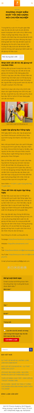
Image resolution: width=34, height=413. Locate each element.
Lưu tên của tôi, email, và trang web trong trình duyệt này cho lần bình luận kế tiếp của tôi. (16, 333)
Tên (5, 305)
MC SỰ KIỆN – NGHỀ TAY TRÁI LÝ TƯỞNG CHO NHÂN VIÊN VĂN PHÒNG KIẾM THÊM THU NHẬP (17, 386)
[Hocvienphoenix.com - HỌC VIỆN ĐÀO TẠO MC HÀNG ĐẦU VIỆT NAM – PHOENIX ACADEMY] (17, 3)
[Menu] (2, 3)
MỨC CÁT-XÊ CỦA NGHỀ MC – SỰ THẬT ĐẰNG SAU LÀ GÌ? (15, 367)
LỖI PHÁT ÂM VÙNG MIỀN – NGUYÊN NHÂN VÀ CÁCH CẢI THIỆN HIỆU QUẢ (15, 373)
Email (6, 313)
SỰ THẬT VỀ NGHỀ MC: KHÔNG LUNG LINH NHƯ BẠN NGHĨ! (15, 362)
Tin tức (17, 9)
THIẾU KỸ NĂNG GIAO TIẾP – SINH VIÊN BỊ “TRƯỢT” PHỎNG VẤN (17, 379)
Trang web (7, 322)
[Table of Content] (21, 57)
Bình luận (7, 289)
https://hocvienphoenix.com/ (18, 244)
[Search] (32, 3)
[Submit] (31, 349)
